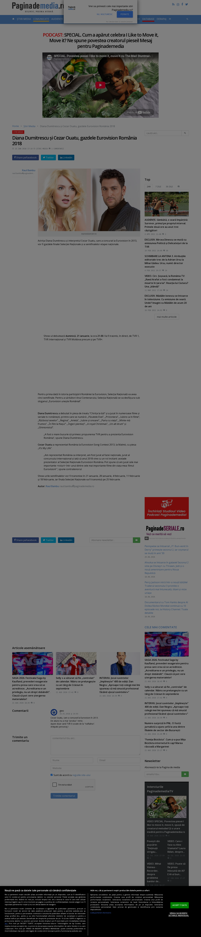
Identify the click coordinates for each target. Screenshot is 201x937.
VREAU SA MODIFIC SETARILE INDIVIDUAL (178, 914)
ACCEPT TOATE (179, 905)
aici (6, 923)
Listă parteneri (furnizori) (100, 913)
